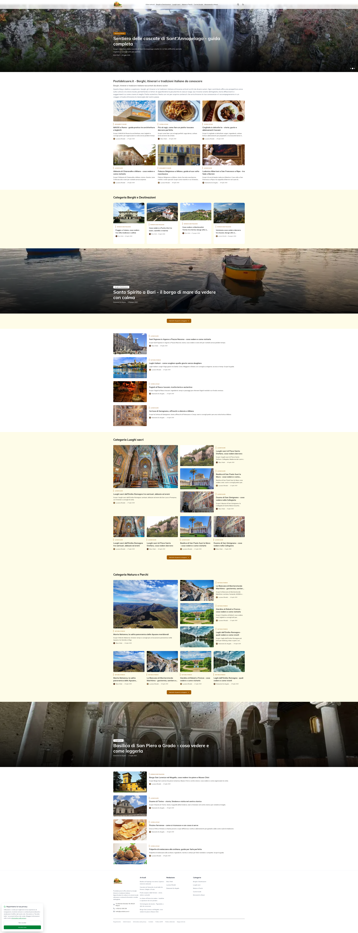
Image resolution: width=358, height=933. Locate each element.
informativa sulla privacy (18, 918)
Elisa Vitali (116, 55)
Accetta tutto (22, 927)
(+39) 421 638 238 (121, 908)
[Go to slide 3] (354, 68)
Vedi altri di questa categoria (178, 321)
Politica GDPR (159, 921)
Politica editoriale (170, 921)
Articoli (143, 877)
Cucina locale (198, 4)
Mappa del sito (181, 921)
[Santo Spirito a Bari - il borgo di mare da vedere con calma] (179, 281)
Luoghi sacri (176, 4)
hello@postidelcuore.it (122, 911)
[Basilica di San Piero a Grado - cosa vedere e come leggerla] (179, 734)
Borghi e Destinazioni (163, 4)
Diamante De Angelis (119, 302)
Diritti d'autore (127, 921)
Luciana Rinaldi (171, 885)
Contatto (150, 921)
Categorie (197, 877)
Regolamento (117, 921)
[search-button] (238, 4)
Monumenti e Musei (211, 4)
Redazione (170, 877)
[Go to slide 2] (352, 68)
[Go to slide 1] (350, 68)
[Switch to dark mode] (243, 4)
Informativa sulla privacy (139, 921)
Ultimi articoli (150, 4)
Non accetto (22, 923)
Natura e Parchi (187, 4)
